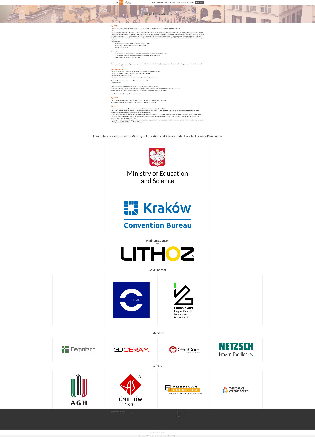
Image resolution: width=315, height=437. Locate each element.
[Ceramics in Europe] (121, 2)
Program (159, 2)
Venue (177, 415)
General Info (175, 2)
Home (153, 2)
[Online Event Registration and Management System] (157, 432)
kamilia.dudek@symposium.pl (123, 413)
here (115, 39)
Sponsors (184, 2)
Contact (191, 2)
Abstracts (167, 2)
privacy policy (170, 435)
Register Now (199, 2)
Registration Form (181, 413)
